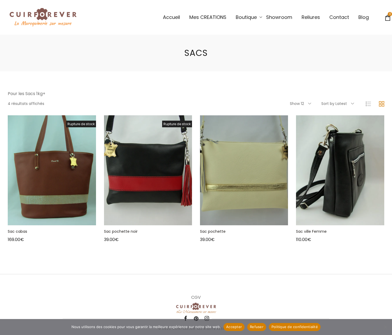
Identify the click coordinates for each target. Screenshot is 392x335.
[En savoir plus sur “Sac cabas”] (45, 220)
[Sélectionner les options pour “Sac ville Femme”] (333, 220)
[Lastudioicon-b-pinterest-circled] (196, 318)
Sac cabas (17, 231)
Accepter (234, 327)
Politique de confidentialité (294, 327)
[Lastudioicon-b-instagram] (206, 318)
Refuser (256, 327)
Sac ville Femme (311, 231)
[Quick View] (58, 220)
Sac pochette (213, 231)
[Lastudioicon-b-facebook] (185, 318)
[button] (237, 220)
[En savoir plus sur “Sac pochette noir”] (141, 220)
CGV (196, 297)
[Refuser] (385, 327)
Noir (304, 246)
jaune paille (298, 246)
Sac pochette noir (121, 231)
